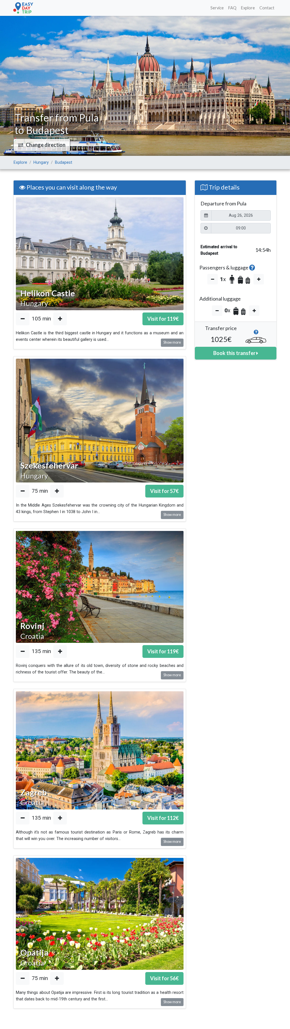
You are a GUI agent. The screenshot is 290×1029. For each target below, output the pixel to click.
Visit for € (163, 319)
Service (217, 7)
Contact (266, 7)
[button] (41, 145)
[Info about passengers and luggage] (252, 267)
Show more (172, 342)
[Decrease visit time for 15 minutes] (22, 318)
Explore (248, 7)
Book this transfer (234, 353)
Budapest (63, 162)
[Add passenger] (258, 279)
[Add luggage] (254, 310)
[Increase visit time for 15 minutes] (60, 318)
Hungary (41, 162)
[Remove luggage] (217, 310)
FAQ (232, 7)
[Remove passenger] (212, 279)
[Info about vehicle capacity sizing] (256, 333)
